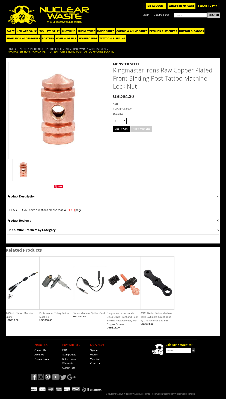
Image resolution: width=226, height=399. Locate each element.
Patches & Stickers (163, 31)
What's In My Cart (181, 5)
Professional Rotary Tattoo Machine (54, 315)
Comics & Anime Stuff (131, 31)
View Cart (95, 359)
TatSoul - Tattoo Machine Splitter (19, 315)
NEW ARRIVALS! (27, 31)
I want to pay (207, 5)
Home (10, 49)
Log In (146, 15)
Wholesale (67, 363)
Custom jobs (68, 368)
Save (60, 186)
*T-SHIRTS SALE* (49, 31)
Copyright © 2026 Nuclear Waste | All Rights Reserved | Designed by (140, 394)
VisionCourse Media (185, 394)
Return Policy (69, 359)
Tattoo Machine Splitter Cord (89, 313)
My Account (156, 5)
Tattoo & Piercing (112, 38)
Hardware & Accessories (89, 49)
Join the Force (161, 15)
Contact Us (40, 350)
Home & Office (66, 38)
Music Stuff (86, 31)
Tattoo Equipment (57, 49)
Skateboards (87, 38)
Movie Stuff (105, 31)
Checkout (95, 363)
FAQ (64, 350)
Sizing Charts (69, 354)
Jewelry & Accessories (23, 38)
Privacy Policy (41, 359)
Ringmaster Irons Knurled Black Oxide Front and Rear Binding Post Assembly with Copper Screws (122, 319)
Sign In (93, 350)
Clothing (69, 31)
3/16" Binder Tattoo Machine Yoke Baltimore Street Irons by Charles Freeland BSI (156, 317)
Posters (48, 38)
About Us (39, 354)
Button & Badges (191, 31)
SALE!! (10, 31)
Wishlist (94, 354)
